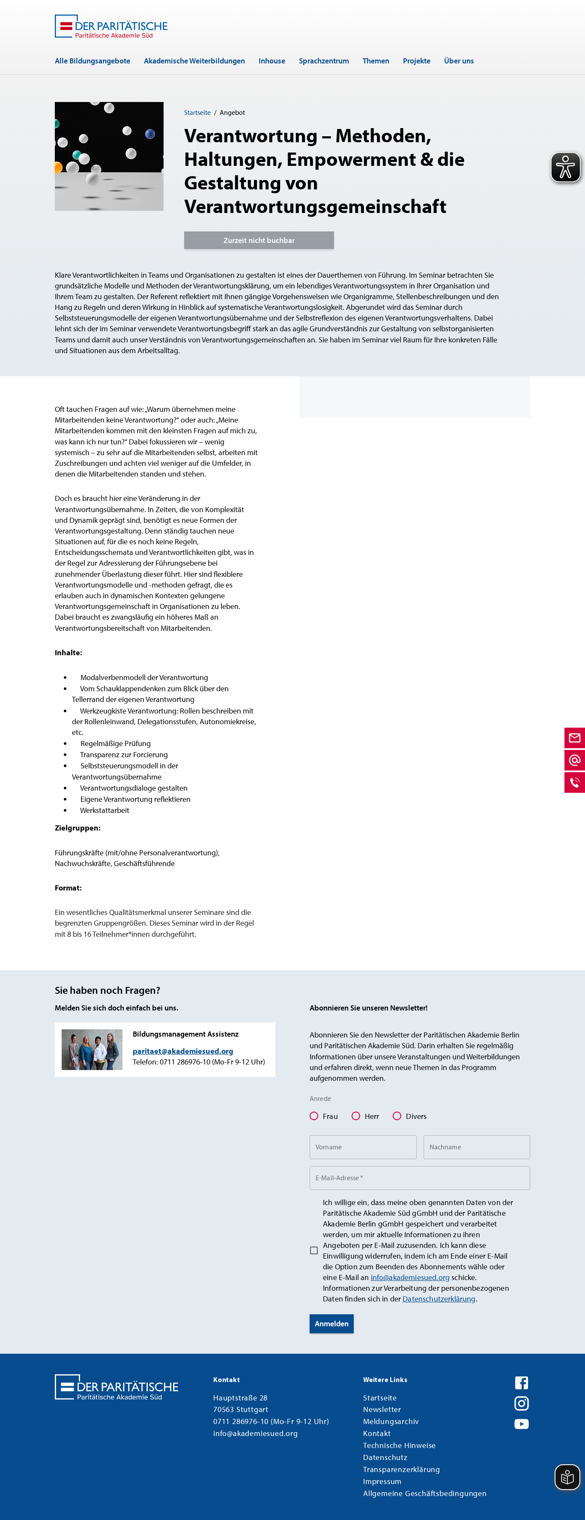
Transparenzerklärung (401, 1469)
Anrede (320, 1098)
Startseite (197, 112)
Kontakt (377, 1433)
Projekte (416, 61)
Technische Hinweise (399, 1445)
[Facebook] (521, 1381)
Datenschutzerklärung (439, 1299)
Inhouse (272, 61)
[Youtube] (521, 1422)
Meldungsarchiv (391, 1421)
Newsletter (382, 1409)
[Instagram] (521, 1402)
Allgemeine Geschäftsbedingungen (425, 1493)
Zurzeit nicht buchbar (259, 240)
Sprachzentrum (324, 61)
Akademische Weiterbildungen (194, 61)
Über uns (459, 61)
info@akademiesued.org (410, 1277)
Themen (376, 61)
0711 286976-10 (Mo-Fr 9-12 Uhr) (271, 1421)
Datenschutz (385, 1457)
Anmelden (332, 1323)
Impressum (382, 1481)
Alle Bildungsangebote (92, 61)
